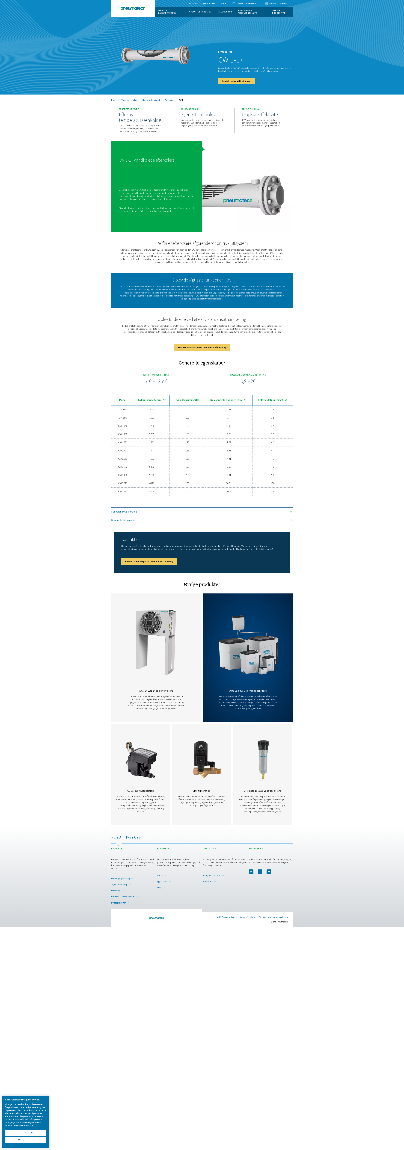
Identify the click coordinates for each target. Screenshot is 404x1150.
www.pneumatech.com (278, 917)
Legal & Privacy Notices (225, 917)
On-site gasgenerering (167, 12)
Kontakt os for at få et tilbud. (236, 81)
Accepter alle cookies (26, 1133)
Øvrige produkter (279, 12)
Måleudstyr (224, 11)
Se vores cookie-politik (23, 1125)
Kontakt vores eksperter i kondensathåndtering (202, 347)
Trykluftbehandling (198, 11)
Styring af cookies (247, 917)
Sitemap (262, 917)
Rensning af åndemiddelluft (247, 12)
